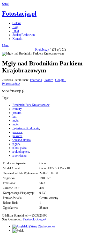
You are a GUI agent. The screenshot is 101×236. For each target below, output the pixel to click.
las (14, 116)
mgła (15, 120)
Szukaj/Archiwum (23, 35)
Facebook (36, 80)
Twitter (48, 80)
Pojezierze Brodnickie (25, 128)
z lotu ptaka (19, 148)
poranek (17, 132)
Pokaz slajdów (11, 84)
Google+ (60, 80)
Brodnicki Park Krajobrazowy (30, 105)
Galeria (16, 23)
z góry (16, 144)
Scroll (5, 4)
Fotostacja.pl (19, 13)
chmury (16, 109)
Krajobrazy (42, 49)
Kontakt (17, 39)
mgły (15, 124)
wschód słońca (21, 140)
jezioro (16, 112)
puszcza (17, 136)
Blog (15, 27)
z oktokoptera (20, 151)
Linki (15, 31)
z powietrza (19, 155)
